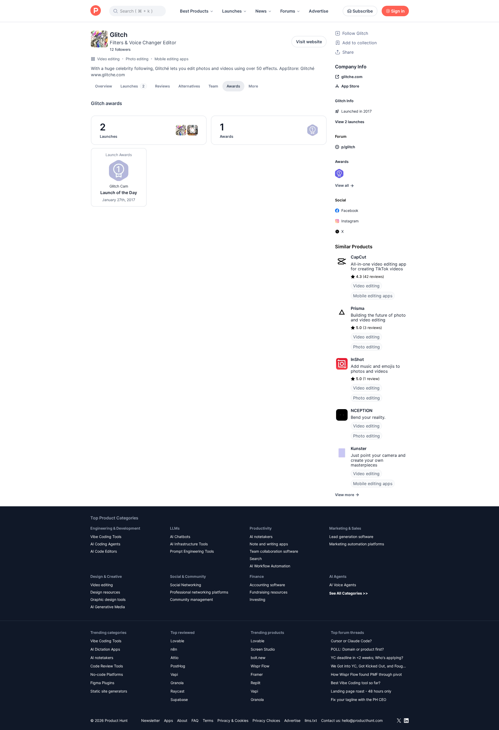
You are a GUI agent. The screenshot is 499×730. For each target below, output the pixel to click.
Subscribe (363, 11)
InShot (357, 359)
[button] (253, 86)
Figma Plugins (102, 682)
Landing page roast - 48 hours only (361, 691)
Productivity (261, 528)
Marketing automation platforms (356, 544)
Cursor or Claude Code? (351, 641)
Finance (257, 576)
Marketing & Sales (345, 528)
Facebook (349, 210)
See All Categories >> (348, 593)
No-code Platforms (106, 674)
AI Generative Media (107, 607)
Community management (191, 599)
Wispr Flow (260, 666)
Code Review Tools (106, 666)
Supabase (179, 699)
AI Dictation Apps (105, 649)
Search (256, 558)
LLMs (175, 528)
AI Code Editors (103, 551)
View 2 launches (349, 121)
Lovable (177, 641)
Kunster (358, 448)
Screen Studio (263, 649)
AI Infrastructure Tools (189, 544)
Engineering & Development (115, 528)
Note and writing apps (269, 544)
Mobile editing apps (171, 59)
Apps (168, 720)
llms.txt (311, 720)
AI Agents (338, 576)
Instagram (350, 221)
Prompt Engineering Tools (192, 551)
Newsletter (150, 720)
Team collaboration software (274, 551)
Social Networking (185, 585)
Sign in (398, 11)
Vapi (174, 674)
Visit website (309, 41)
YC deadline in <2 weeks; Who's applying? (367, 657)
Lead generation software (351, 536)
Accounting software (267, 585)
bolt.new (258, 657)
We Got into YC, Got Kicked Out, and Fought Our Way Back (368, 666)
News (261, 11)
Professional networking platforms (199, 592)
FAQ (195, 720)
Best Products (194, 11)
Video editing (108, 59)
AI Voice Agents (342, 585)
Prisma (357, 308)
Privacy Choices (266, 720)
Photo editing (137, 59)
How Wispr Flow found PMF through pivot (366, 674)
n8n (174, 649)
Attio (174, 657)
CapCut (358, 257)
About (182, 720)
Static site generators (108, 691)
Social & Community (188, 576)
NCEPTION (361, 410)
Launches (232, 11)
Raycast (177, 691)
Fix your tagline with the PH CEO (358, 699)
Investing (257, 599)
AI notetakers (261, 536)
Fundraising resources (268, 592)
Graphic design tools (107, 599)
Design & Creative (106, 576)
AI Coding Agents (105, 544)
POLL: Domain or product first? (357, 649)
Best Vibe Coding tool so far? (355, 682)
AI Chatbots (180, 536)
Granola (177, 682)
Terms (208, 720)
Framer (257, 674)
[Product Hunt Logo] (95, 11)
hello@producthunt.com (362, 720)
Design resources (105, 592)
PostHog (178, 666)
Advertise (318, 11)
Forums (287, 11)
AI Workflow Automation (270, 566)
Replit (255, 682)
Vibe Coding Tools (105, 536)
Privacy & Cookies (232, 720)
